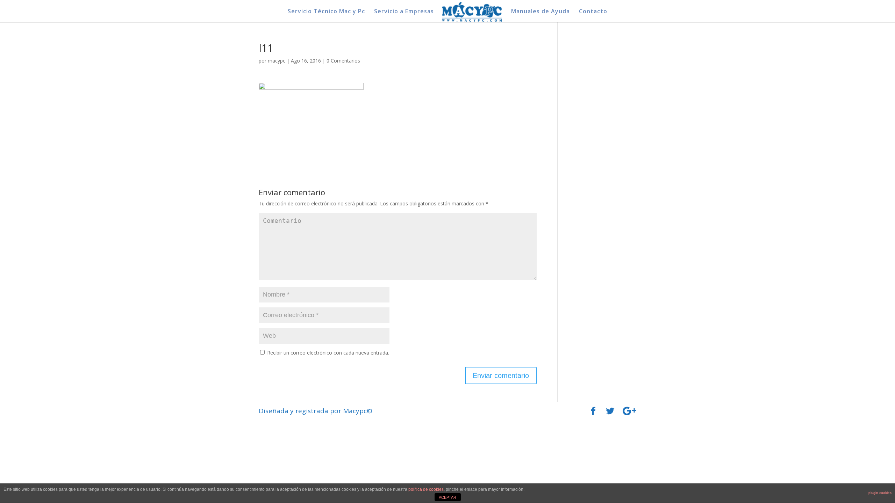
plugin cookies (880, 493)
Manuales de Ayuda (540, 12)
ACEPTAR (447, 497)
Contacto (593, 12)
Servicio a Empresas (404, 12)
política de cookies (426, 489)
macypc (276, 60)
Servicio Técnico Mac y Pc (326, 12)
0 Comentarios (343, 60)
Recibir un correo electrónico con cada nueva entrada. (328, 352)
